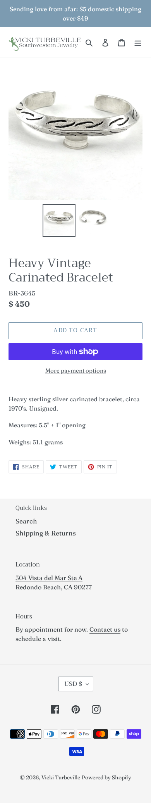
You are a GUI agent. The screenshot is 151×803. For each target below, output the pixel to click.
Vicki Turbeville (60, 777)
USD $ (73, 683)
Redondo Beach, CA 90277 (53, 587)
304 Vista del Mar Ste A (48, 578)
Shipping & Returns (45, 533)
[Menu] (138, 42)
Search (26, 521)
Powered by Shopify (106, 777)
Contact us (104, 629)
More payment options (75, 370)
